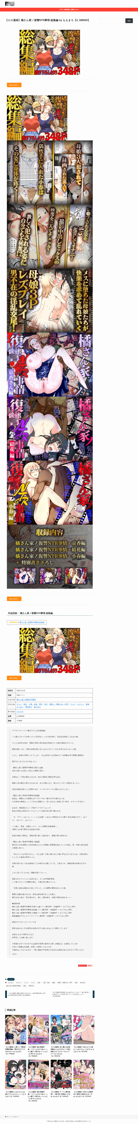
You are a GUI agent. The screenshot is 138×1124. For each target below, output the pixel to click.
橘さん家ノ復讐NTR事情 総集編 (32, 622)
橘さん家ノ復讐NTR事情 (26, 700)
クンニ (19, 704)
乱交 (46, 704)
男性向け (28, 707)
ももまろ (20, 712)
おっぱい (20, 707)
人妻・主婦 (33, 704)
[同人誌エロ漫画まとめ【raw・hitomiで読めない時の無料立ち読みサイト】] (10, 4)
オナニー (80, 704)
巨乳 (40, 704)
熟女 (25, 704)
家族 (87, 704)
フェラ (72, 704)
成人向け (37, 707)
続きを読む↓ (14, 85)
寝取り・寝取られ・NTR (59, 704)
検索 (129, 21)
